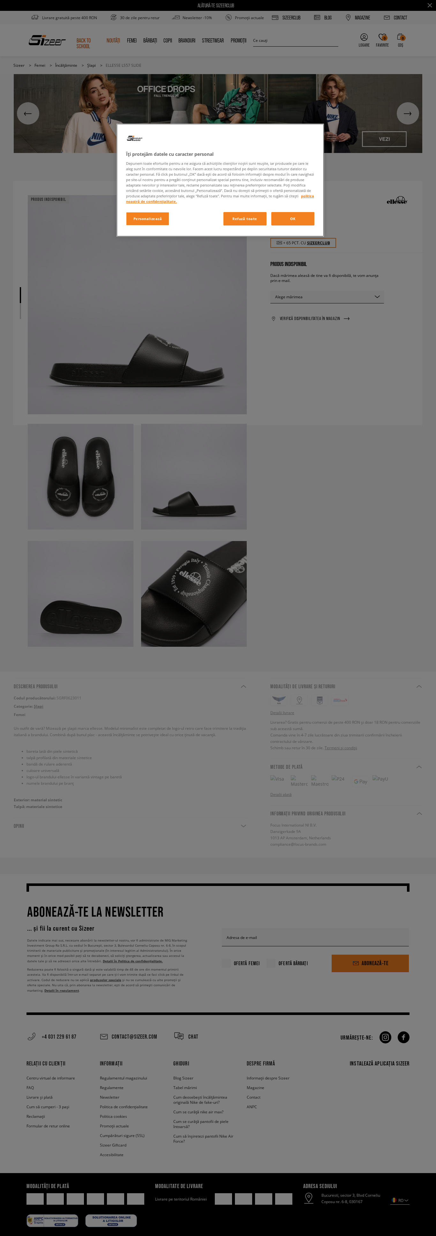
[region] (220, 180)
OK (293, 218)
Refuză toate (244, 218)
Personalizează (147, 218)
